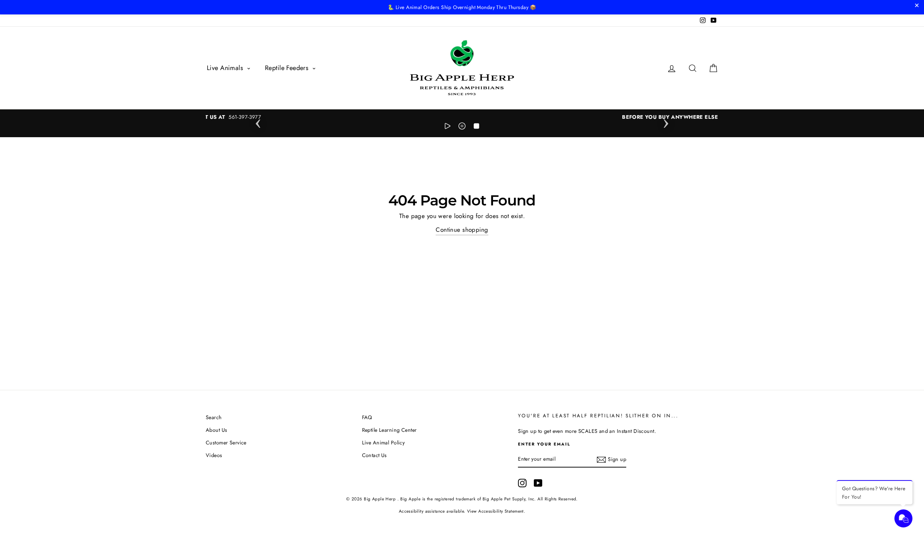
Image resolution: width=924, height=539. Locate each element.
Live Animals (226, 68)
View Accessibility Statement (495, 511)
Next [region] (666, 121)
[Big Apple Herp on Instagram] (522, 482)
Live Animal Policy (383, 442)
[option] (462, 117)
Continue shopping (462, 229)
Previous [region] (258, 121)
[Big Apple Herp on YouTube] (538, 482)
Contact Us (374, 455)
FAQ (367, 417)
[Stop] (476, 127)
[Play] (447, 127)
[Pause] (462, 127)
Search (214, 417)
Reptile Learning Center (389, 430)
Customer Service (226, 442)
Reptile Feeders (287, 68)
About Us (216, 430)
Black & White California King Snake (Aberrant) (96, 498)
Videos (214, 455)
